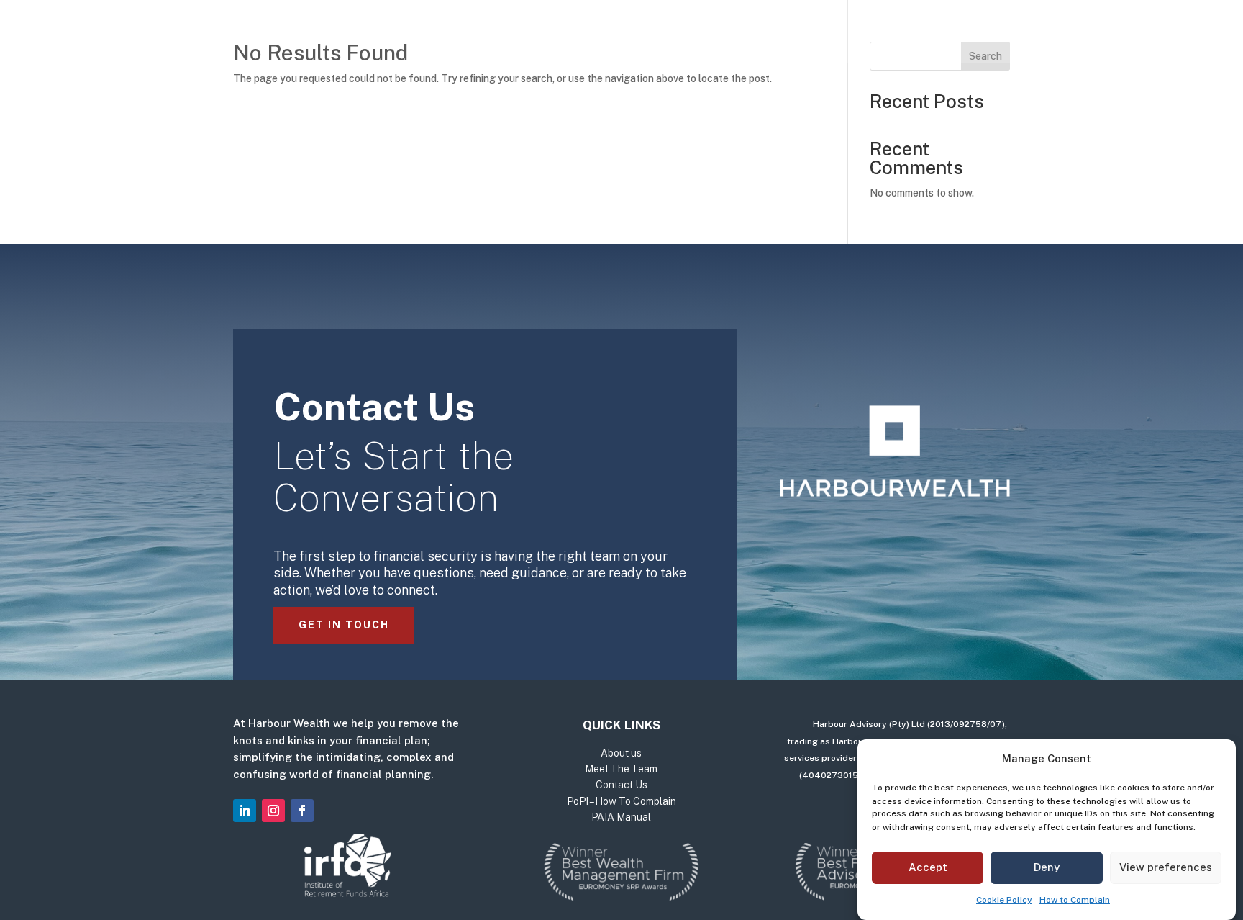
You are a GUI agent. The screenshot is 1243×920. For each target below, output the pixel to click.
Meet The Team (697, 34)
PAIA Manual (621, 817)
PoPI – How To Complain (621, 801)
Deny (1047, 868)
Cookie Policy (1004, 900)
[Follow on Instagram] (273, 810)
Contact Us (802, 34)
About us (601, 34)
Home (419, 34)
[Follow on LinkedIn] (244, 810)
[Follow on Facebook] (302, 810)
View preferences (1165, 868)
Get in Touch (344, 625)
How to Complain (1074, 900)
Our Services (497, 34)
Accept (928, 868)
